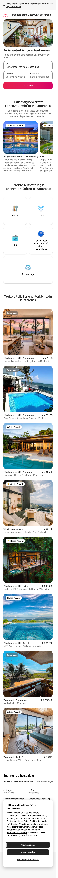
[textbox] (16, 77)
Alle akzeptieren (28, 845)
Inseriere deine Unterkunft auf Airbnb (31, 14)
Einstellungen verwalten (28, 859)
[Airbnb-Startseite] (5, 14)
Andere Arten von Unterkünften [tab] (18, 781)
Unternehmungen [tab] (45, 781)
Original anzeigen (13, 6)
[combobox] (28, 67)
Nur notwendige (28, 852)
